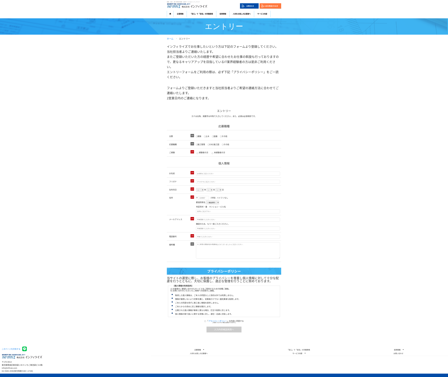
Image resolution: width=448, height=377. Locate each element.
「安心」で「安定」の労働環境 (201, 13)
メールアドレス (175, 219)
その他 (224, 136)
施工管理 (201, 144)
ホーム (170, 38)
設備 (215, 136)
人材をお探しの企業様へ (242, 13)
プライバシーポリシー (217, 320)
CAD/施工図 (214, 144)
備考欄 (172, 244)
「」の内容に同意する (225, 320)
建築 (199, 136)
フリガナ (173, 181)
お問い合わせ (398, 353)
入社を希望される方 (271, 6)
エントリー (224, 111)
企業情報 (197, 350)
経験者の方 (203, 152)
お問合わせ (250, 6)
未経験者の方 (219, 152)
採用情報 (397, 350)
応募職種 (224, 126)
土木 (207, 136)
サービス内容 (297, 353)
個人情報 (224, 163)
